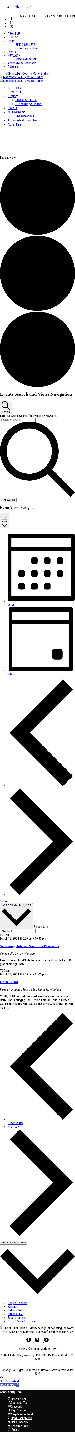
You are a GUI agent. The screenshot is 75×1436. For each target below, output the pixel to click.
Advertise (13, 67)
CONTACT (14, 37)
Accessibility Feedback (22, 63)
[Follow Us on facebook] (28, 1341)
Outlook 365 (15, 1310)
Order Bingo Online (26, 48)
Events (12, 52)
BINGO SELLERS (25, 45)
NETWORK (14, 56)
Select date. (41, 927)
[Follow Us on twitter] (46, 1341)
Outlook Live (15, 1314)
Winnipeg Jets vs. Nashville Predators (29, 946)
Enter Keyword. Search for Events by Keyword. (28, 416)
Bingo (11, 41)
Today (3, 901)
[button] (9, 1385)
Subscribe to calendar (14, 1242)
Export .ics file (16, 1318)
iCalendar (13, 1307)
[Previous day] (41, 786)
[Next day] (41, 895)
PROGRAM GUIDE (26, 59)
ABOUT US (14, 34)
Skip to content (9, 1381)
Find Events (8, 499)
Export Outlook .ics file (21, 1321)
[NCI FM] (24, 77)
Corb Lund (9, 982)
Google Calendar (17, 1303)
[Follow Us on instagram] (37, 1341)
